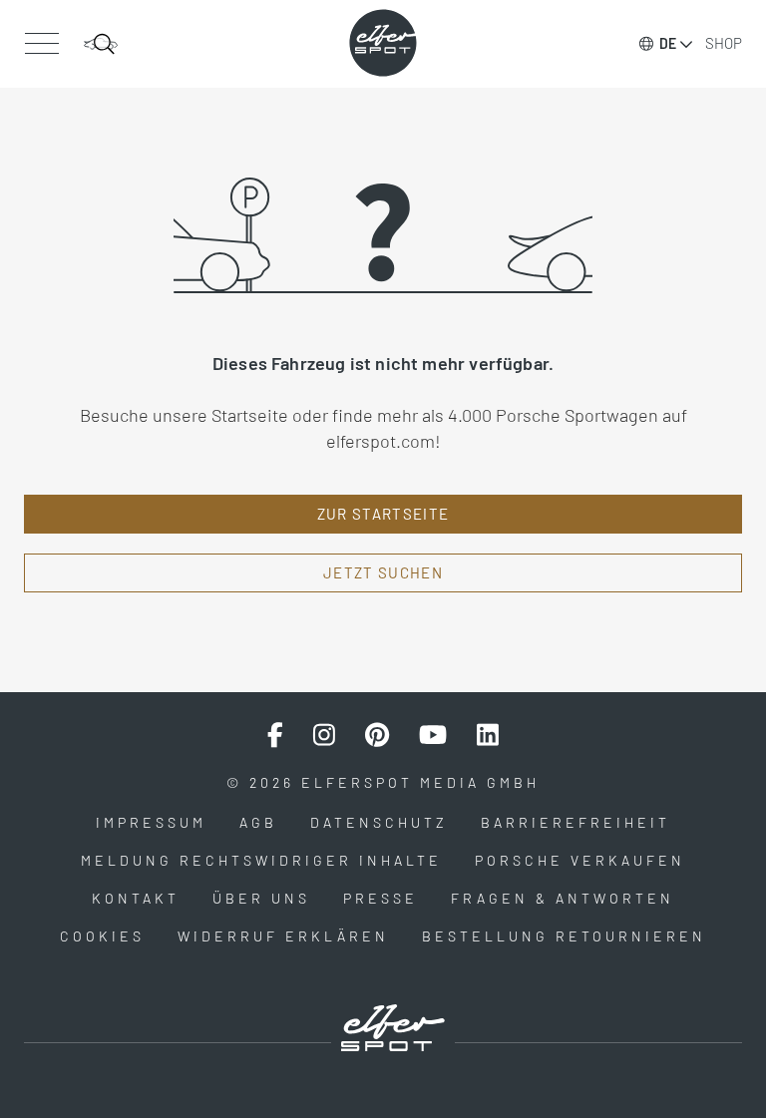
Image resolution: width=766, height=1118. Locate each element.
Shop (723, 43)
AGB (258, 822)
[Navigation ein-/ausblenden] (41, 44)
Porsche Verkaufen (580, 860)
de (667, 43)
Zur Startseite (383, 514)
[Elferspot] (383, 43)
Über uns (261, 898)
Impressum (151, 822)
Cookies (102, 936)
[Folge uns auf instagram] (324, 735)
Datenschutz (379, 822)
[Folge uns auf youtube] (433, 735)
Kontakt (136, 898)
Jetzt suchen (383, 572)
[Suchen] (101, 44)
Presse (380, 898)
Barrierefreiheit (575, 822)
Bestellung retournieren (564, 936)
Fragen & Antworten (562, 898)
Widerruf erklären (283, 936)
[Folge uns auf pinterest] (377, 735)
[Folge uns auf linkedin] (488, 735)
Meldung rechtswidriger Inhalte (261, 860)
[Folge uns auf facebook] (275, 735)
